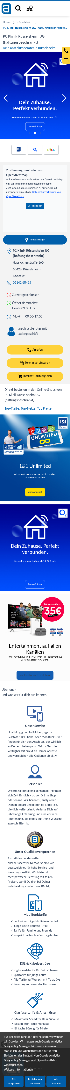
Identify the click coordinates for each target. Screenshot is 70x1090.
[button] (6, 98)
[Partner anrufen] (66, 51)
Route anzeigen (37, 239)
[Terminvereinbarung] (66, 60)
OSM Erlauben (35, 206)
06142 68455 (22, 282)
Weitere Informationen (18, 1069)
